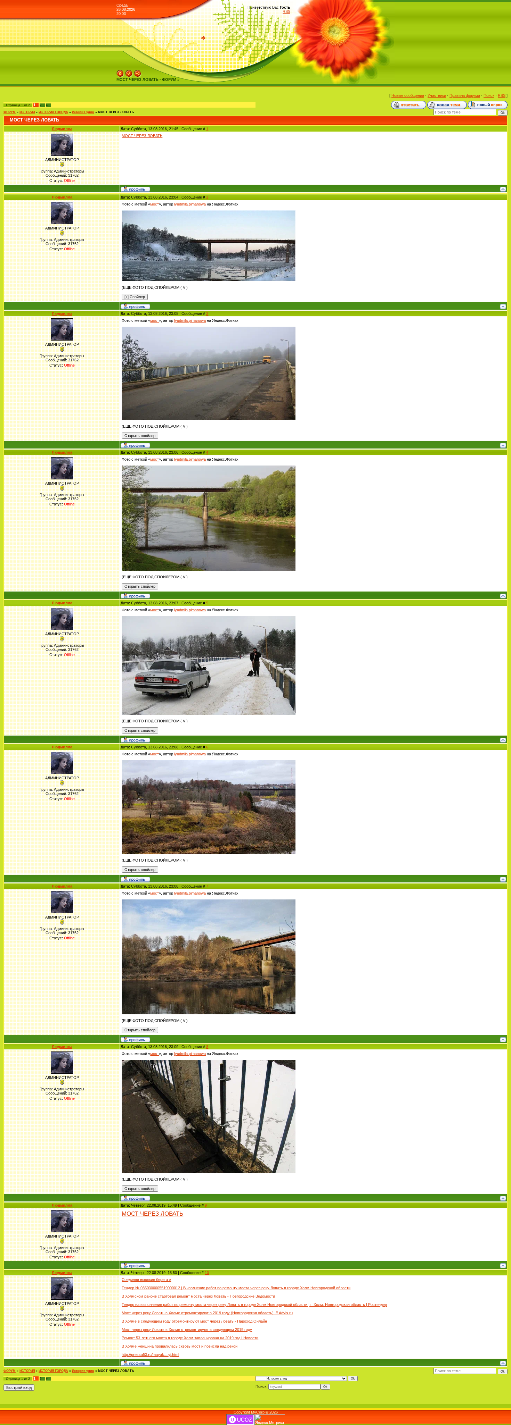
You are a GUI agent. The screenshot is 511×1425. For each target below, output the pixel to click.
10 (207, 1273)
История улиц (83, 112)
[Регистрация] (129, 72)
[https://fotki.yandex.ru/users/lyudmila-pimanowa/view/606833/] (208, 468)
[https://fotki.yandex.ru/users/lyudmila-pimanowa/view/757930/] (208, 618)
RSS (286, 11)
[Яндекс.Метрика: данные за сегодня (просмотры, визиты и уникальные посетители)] (269, 1419)
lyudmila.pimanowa (190, 204)
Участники (437, 95)
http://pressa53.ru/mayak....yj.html (150, 1354)
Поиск (489, 95)
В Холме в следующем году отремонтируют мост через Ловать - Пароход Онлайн (194, 1321)
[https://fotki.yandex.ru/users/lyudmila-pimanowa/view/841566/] (208, 1062)
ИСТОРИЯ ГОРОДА (53, 112)
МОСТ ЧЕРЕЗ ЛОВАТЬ (116, 112)
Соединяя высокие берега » (146, 1279)
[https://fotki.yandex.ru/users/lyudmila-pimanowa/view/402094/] (208, 329)
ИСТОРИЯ (27, 112)
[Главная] (120, 72)
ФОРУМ (9, 112)
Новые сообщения (407, 95)
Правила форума (464, 95)
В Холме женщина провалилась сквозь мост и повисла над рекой (179, 1346)
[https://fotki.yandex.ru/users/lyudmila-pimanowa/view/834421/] (208, 901)
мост (154, 204)
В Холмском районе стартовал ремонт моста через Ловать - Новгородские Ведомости (198, 1296)
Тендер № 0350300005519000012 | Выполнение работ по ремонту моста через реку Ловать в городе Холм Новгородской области (236, 1288)
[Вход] (137, 72)
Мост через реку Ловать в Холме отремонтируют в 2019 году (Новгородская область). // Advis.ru (207, 1313)
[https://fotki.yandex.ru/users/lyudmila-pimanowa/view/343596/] (208, 212)
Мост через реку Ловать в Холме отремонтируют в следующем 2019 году (187, 1329)
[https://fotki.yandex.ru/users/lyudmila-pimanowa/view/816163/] (208, 762)
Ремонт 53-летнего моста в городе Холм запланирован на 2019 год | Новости (190, 1338)
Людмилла (62, 129)
